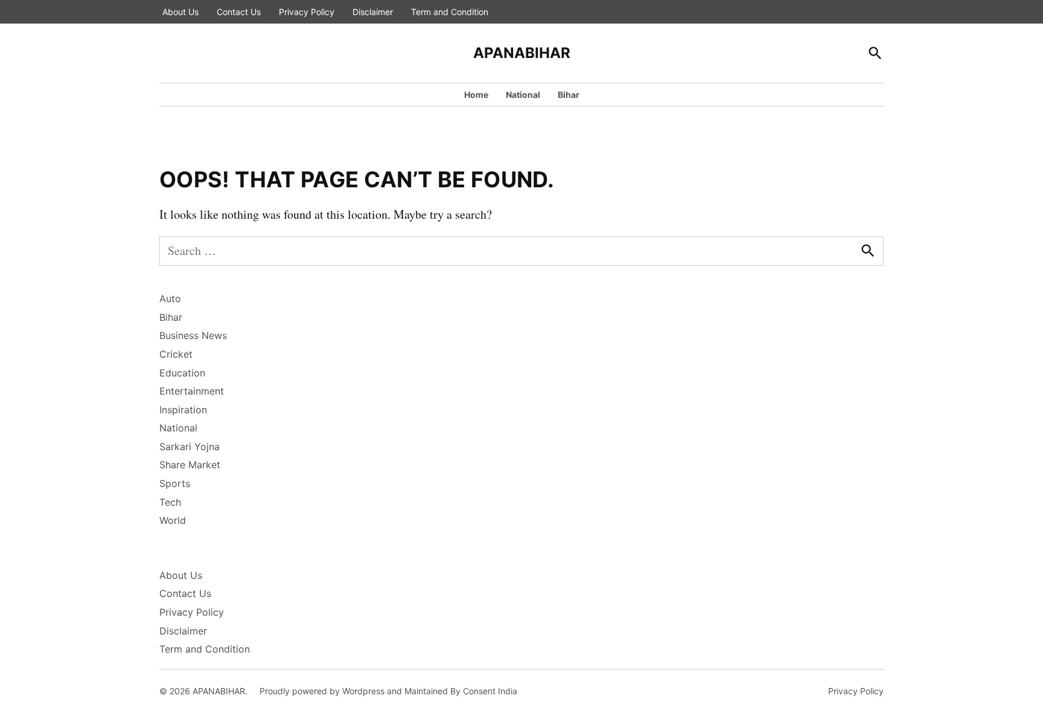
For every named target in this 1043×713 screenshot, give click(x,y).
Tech (170, 502)
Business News (193, 335)
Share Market (189, 465)
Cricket (176, 354)
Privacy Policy (306, 12)
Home (476, 94)
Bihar (568, 94)
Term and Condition (449, 12)
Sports (174, 483)
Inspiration (183, 410)
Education (182, 373)
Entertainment (191, 391)
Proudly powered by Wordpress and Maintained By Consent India (388, 691)
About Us (180, 12)
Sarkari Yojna (189, 446)
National (523, 94)
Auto (170, 298)
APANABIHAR (521, 53)
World (172, 520)
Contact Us (239, 12)
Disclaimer (372, 12)
